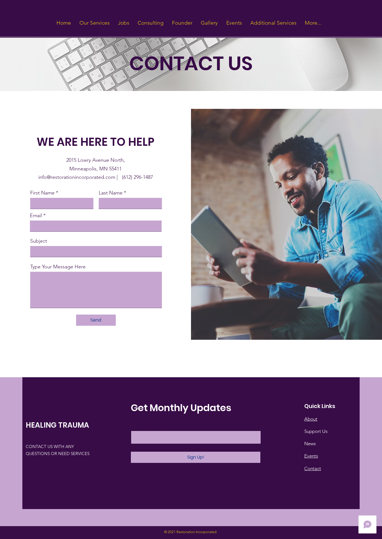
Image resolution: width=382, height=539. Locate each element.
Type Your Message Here (58, 266)
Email (36, 215)
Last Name (110, 192)
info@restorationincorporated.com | (80, 177)
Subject (38, 240)
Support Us (315, 431)
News (310, 443)
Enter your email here (156, 423)
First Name (42, 192)
